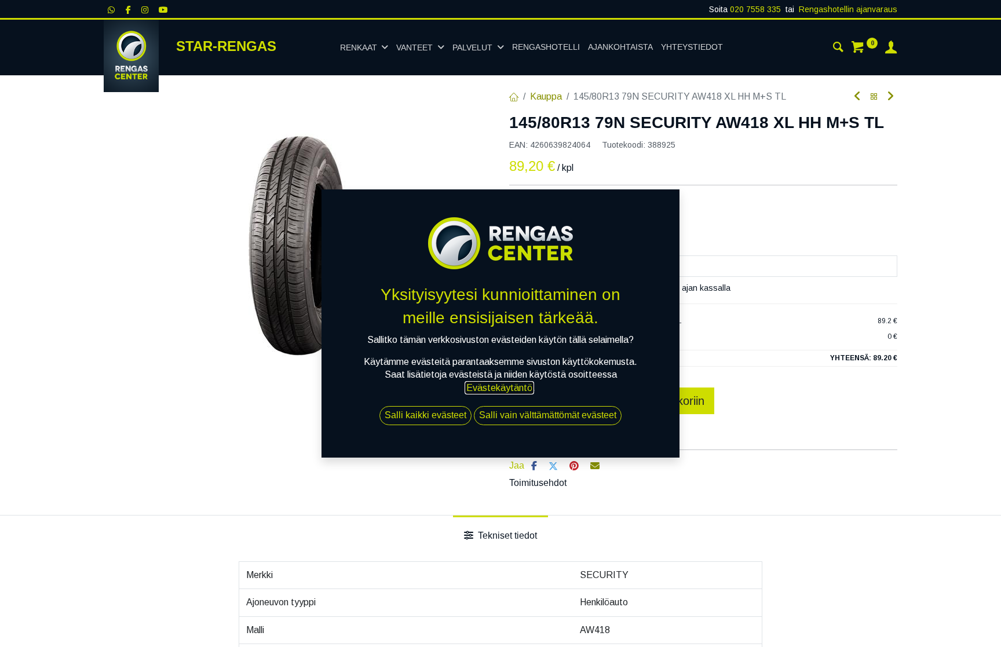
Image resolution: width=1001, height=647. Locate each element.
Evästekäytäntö (499, 388)
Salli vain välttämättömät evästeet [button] (547, 415)
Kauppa (546, 96)
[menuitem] (546, 47)
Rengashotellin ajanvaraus (848, 9)
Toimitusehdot (538, 483)
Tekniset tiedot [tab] (506, 535)
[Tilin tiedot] (891, 48)
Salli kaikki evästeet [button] (425, 415)
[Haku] (838, 48)
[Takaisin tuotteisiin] (874, 97)
